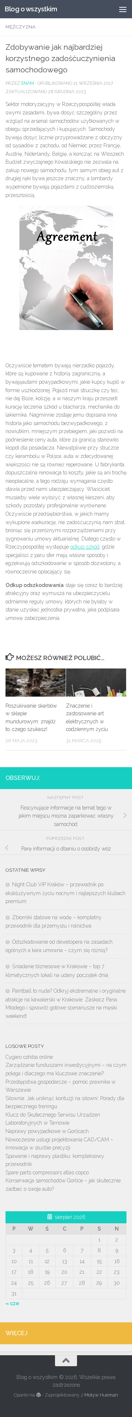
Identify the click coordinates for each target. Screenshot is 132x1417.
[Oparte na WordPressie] (38, 1395)
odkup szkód (84, 547)
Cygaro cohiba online (29, 1057)
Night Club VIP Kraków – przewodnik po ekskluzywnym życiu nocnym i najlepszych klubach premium (65, 893)
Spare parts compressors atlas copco (47, 1172)
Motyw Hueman (101, 1395)
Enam (27, 83)
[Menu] (123, 9)
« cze (12, 1303)
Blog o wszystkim (31, 9)
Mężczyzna (21, 27)
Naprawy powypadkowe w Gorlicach (47, 1131)
